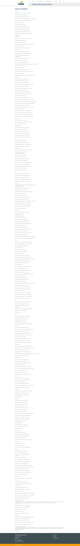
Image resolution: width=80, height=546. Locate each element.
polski (59, 3)
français (61, 3)
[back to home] (21, 4)
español (64, 3)
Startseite (29, 1)
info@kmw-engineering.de (20, 541)
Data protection (55, 537)
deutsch (52, 3)
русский (57, 3)
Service (55, 1)
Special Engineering (48, 1)
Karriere (60, 1)
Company (33, 1)
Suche (64, 1)
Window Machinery (39, 1)
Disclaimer (54, 536)
